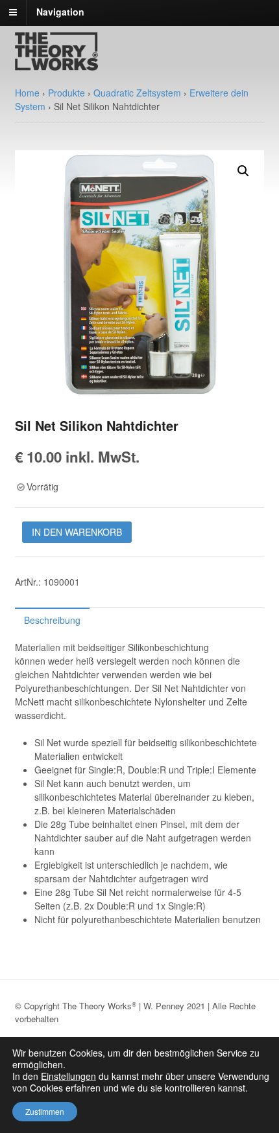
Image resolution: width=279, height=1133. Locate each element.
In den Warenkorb (77, 531)
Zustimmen (44, 1111)
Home (27, 92)
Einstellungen (68, 1076)
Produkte (66, 92)
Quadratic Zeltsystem (137, 92)
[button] (243, 171)
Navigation (60, 11)
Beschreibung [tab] (52, 619)
